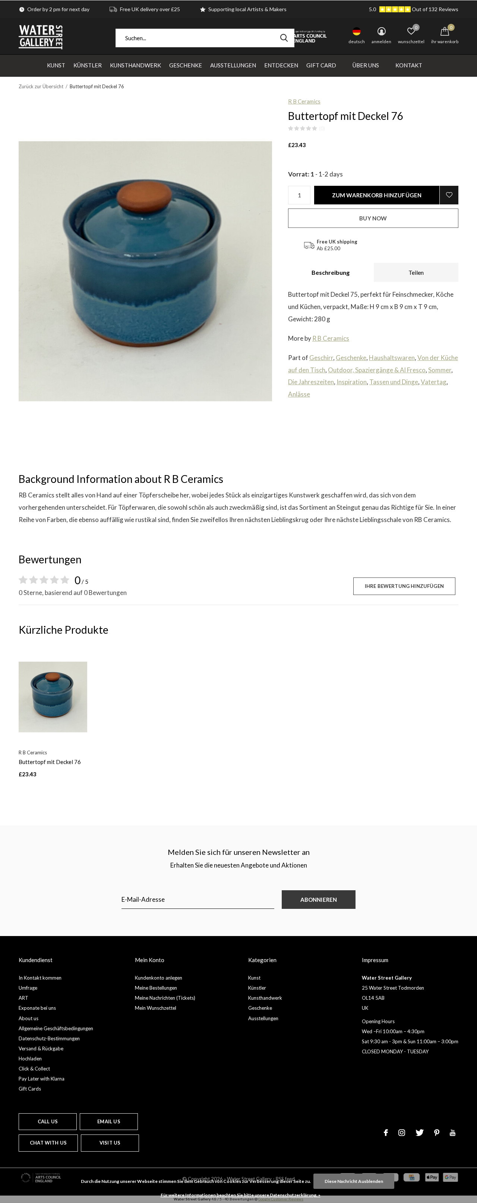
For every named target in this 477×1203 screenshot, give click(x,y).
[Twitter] (420, 1132)
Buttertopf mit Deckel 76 (50, 761)
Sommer (439, 370)
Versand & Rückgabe (41, 1048)
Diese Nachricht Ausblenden (354, 1181)
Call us (48, 1121)
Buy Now (373, 218)
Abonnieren (318, 899)
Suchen (284, 38)
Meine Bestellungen (156, 988)
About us (28, 1018)
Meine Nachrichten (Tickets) (165, 998)
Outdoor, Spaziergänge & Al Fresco (377, 370)
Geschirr (321, 358)
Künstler (87, 65)
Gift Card (321, 65)
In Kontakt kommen (40, 978)
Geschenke (185, 65)
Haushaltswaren (392, 358)
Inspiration (352, 382)
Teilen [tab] (416, 272)
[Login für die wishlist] (449, 195)
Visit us (109, 1143)
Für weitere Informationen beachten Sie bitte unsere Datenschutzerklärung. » (240, 1195)
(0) (322, 128)
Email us (108, 1121)
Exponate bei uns (37, 1008)
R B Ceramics (304, 101)
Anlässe (299, 394)
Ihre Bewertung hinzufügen (404, 586)
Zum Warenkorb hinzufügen (377, 195)
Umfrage (28, 988)
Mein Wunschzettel (155, 1008)
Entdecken (281, 65)
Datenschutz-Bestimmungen (49, 1038)
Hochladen (30, 1059)
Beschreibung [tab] (331, 272)
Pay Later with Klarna (41, 1079)
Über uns (366, 65)
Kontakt (408, 65)
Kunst (56, 65)
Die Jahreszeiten (311, 382)
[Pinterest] (436, 1132)
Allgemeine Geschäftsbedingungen (56, 1028)
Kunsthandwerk (135, 65)
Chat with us (48, 1143)
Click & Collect (34, 1069)
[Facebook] (386, 1132)
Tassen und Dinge (393, 382)
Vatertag (433, 382)
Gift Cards (30, 1089)
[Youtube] (452, 1132)
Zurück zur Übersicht (41, 86)
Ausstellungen (233, 65)
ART (23, 998)
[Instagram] (401, 1132)
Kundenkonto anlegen (158, 978)
